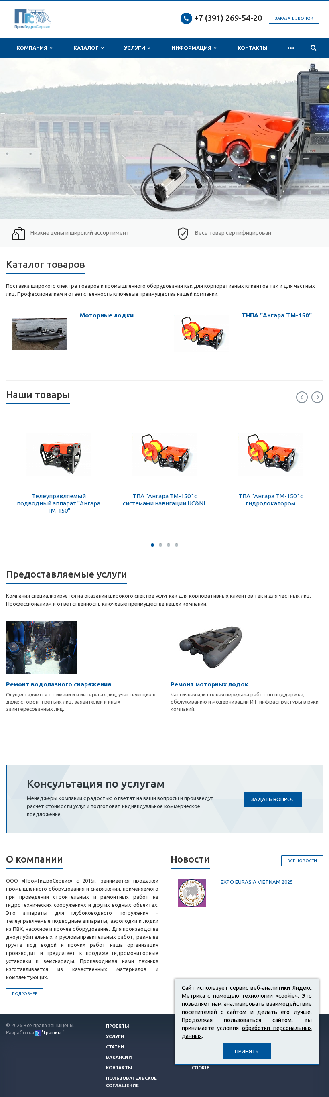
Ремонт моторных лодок (209, 684)
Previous (302, 397)
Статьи (115, 1046)
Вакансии (119, 1057)
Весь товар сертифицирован (233, 233)
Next (317, 397)
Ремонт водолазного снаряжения (58, 684)
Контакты (253, 48)
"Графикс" (53, 1032)
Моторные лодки (107, 315)
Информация (192, 48)
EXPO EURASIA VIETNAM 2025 (257, 882)
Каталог (87, 48)
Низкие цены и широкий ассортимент (79, 233)
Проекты (117, 1026)
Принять (247, 1051)
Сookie (200, 1067)
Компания (33, 48)
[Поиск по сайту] (313, 48)
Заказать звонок (294, 18)
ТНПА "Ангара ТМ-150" (277, 315)
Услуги (136, 48)
